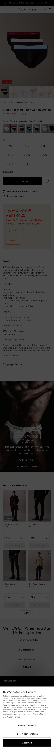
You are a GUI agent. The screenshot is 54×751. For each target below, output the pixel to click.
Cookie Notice (39, 714)
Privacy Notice (13, 717)
